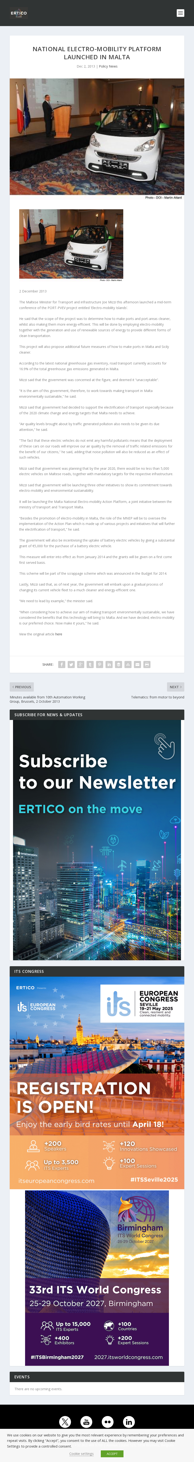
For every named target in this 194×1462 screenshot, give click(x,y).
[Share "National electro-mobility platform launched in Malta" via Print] (147, 664)
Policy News (108, 66)
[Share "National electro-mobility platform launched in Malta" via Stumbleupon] (128, 664)
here (58, 634)
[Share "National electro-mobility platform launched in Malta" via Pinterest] (99, 664)
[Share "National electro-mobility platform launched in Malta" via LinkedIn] (109, 664)
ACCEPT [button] (112, 1454)
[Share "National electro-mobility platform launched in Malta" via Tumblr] (90, 664)
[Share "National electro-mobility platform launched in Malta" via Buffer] (118, 664)
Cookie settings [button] (81, 1453)
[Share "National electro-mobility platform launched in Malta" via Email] (137, 664)
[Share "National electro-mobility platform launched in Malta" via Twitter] (71, 664)
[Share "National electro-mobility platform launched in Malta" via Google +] (80, 664)
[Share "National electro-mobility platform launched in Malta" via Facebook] (61, 664)
